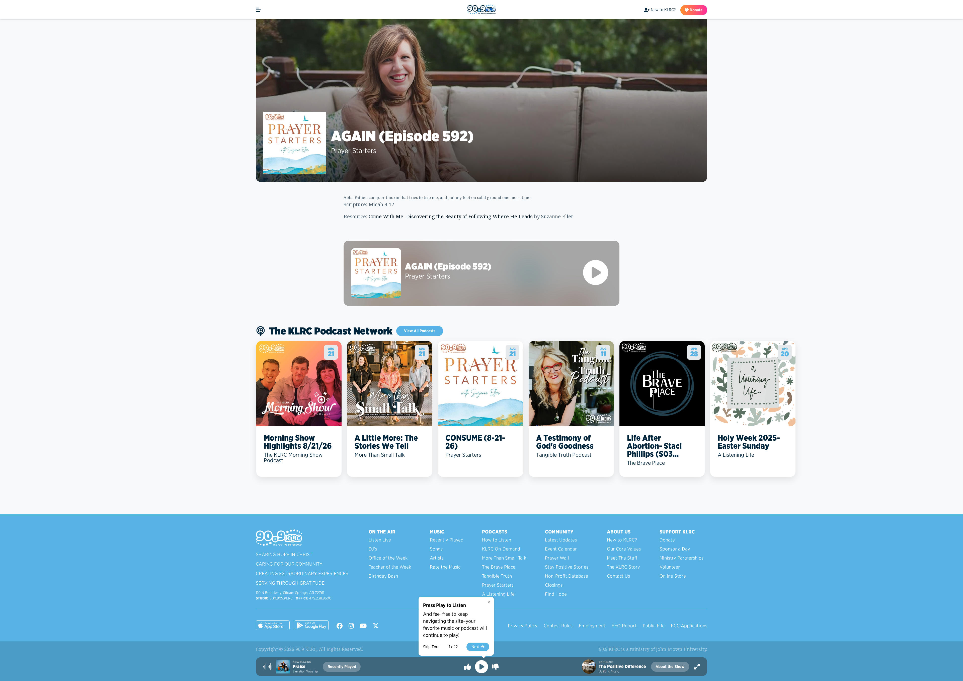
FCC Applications (689, 625)
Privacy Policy (522, 625)
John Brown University (681, 649)
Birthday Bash (383, 576)
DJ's (373, 549)
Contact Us (618, 576)
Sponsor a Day (675, 549)
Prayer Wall (557, 558)
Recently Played (446, 539)
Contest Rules (558, 625)
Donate (696, 10)
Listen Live (380, 539)
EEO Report (624, 625)
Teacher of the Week (390, 567)
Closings (554, 585)
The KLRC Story (623, 567)
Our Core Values (624, 549)
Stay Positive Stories (566, 567)
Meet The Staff (622, 558)
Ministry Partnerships (681, 558)
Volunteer (670, 567)
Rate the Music (445, 567)
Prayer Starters (353, 150)
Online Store (673, 576)
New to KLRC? (663, 9)
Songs (436, 549)
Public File (654, 625)
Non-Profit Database (566, 576)
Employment (592, 625)
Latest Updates (561, 539)
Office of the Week (388, 558)
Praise (299, 666)
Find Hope (556, 594)
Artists (437, 558)
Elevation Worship (305, 671)
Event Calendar (561, 549)
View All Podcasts (419, 330)
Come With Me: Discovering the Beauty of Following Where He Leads (451, 216)
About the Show (670, 666)
